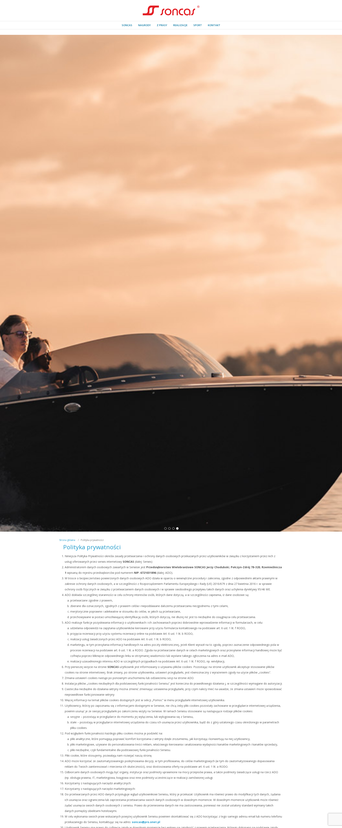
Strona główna (67, 540)
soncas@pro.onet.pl (146, 822)
